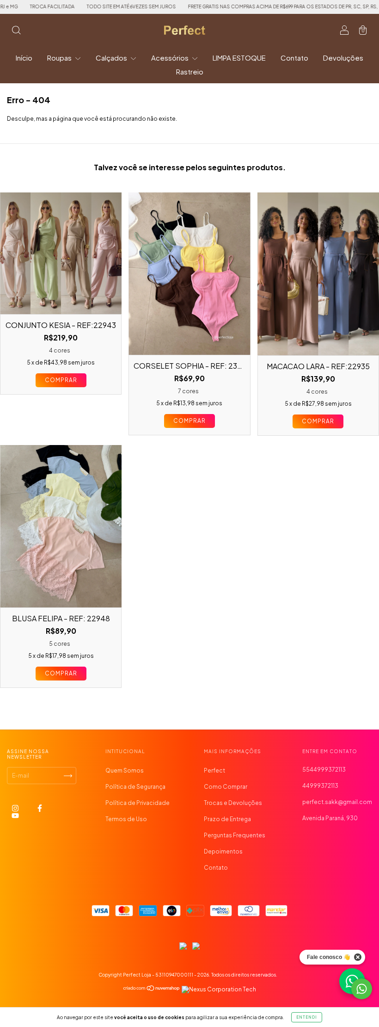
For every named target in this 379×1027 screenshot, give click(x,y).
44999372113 (320, 785)
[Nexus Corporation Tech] (218, 989)
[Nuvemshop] (152, 989)
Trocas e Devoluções (233, 802)
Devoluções (343, 57)
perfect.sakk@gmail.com (337, 801)
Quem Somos (124, 770)
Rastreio (189, 71)
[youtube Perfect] (15, 815)
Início (24, 57)
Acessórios (170, 57)
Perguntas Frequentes (234, 835)
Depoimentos (223, 851)
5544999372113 (324, 769)
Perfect (214, 770)
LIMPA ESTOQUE (239, 57)
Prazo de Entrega (227, 819)
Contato (294, 57)
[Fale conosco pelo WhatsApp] (361, 988)
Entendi (306, 1017)
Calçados (112, 57)
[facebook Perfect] (39, 808)
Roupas (60, 57)
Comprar (61, 380)
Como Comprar (225, 786)
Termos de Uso (126, 819)
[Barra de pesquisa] (16, 31)
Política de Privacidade (137, 802)
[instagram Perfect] (15, 808)
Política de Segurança (135, 786)
